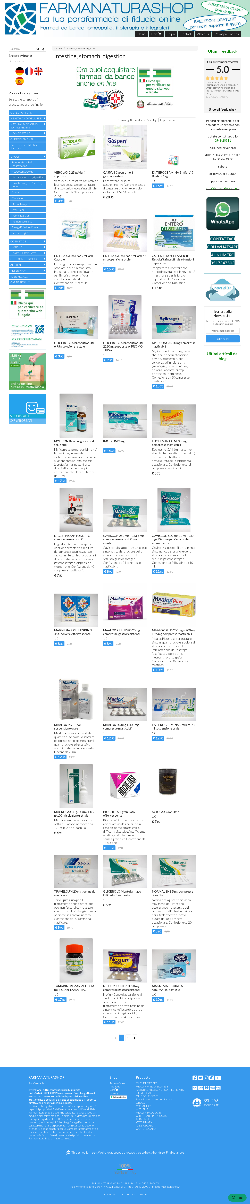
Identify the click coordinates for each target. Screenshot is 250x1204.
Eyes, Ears (18, 209)
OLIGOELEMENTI (21, 139)
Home (141, 34)
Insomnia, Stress (21, 215)
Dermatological (21, 203)
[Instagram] (206, 1078)
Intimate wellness (22, 221)
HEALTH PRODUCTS (23, 253)
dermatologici (20, 233)
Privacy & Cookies (227, 34)
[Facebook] (195, 1078)
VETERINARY (18, 270)
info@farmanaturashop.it (166, 1186)
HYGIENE (16, 247)
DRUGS (58, 48)
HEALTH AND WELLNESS (26, 118)
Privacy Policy (119, 1097)
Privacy (114, 1092)
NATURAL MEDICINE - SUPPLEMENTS (24, 125)
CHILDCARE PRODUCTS (25, 258)
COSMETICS (18, 241)
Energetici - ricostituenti (25, 227)
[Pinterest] (211, 1078)
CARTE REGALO (20, 282)
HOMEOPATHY (20, 133)
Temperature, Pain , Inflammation (23, 164)
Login (171, 34)
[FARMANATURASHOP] (125, 18)
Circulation (18, 198)
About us (203, 34)
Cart (154, 34)
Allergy (16, 192)
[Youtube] (218, 1078)
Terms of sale (117, 1083)
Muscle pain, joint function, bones (27, 184)
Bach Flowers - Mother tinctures (23, 146)
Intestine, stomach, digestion (81, 48)
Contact (186, 34)
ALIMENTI (16, 264)
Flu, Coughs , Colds (22, 171)
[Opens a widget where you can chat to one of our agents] (237, 1198)
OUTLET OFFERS (21, 112)
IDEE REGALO (19, 276)
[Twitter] (200, 1078)
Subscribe (222, 339)
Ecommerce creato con (125, 1193)
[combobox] (177, 120)
